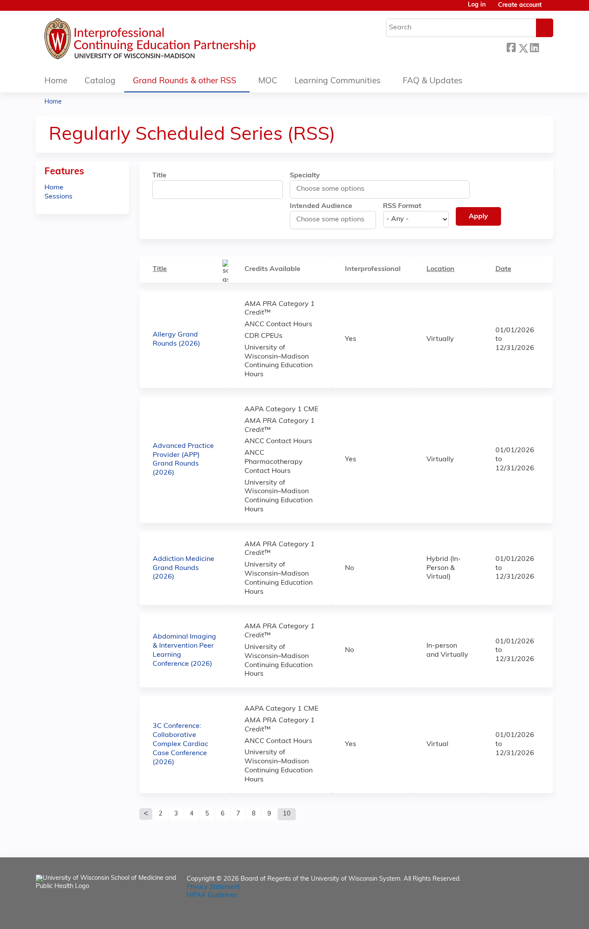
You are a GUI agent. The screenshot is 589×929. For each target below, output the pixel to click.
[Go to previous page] (145, 814)
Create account (520, 5)
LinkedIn (534, 46)
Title (159, 175)
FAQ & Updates (433, 81)
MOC (267, 81)
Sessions (58, 196)
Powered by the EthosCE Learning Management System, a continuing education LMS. (522, 915)
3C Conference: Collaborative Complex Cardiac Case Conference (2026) (180, 744)
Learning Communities (337, 81)
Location (440, 269)
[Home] (176, 41)
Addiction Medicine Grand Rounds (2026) (183, 568)
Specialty (305, 175)
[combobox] (335, 189)
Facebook (511, 46)
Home (55, 81)
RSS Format (402, 206)
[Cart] (550, 9)
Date (503, 269)
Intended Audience (321, 206)
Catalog (100, 81)
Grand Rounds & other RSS (184, 81)
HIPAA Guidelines (212, 895)
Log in (477, 5)
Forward (546, 46)
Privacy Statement (213, 887)
